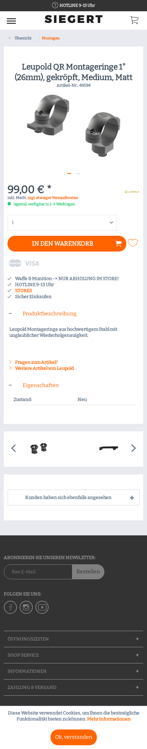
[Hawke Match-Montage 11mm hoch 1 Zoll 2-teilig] (39, 449)
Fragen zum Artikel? (36, 362)
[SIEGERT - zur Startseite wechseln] (73, 21)
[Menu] (11, 20)
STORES (23, 290)
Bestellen (88, 571)
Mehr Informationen (109, 719)
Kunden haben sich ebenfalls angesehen (68, 497)
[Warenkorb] (134, 21)
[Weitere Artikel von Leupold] (131, 190)
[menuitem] (11, 20)
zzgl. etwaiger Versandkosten (53, 198)
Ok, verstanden (73, 737)
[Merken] (134, 243)
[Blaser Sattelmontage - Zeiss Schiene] (108, 449)
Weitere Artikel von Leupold (44, 368)
